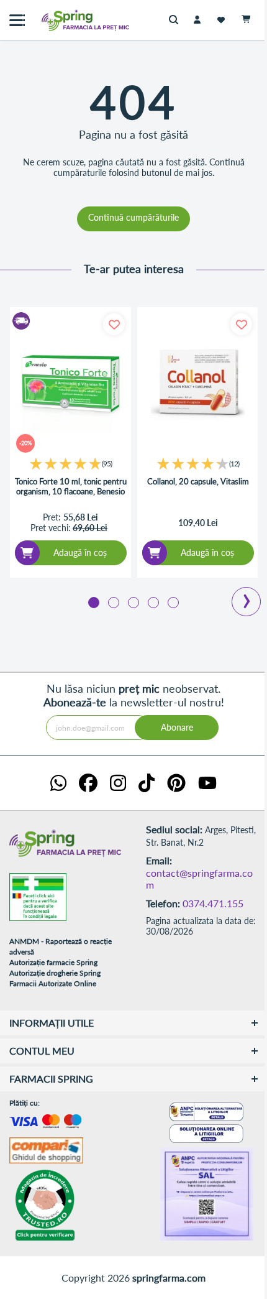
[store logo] (59, 20)
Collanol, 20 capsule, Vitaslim (198, 481)
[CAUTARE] (176, 20)
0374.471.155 (213, 903)
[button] (94, 599)
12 (234, 463)
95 (107, 463)
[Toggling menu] (17, 20)
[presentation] (246, 592)
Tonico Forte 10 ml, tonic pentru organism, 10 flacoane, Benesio (71, 486)
